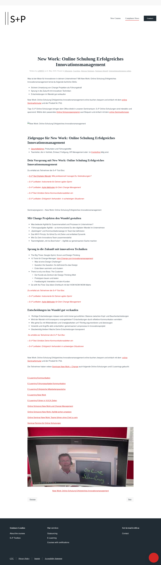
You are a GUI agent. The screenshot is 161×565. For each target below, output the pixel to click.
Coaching (76, 71)
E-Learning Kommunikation (38, 377)
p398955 (41, 71)
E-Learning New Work (36, 394)
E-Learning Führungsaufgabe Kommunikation (46, 383)
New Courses (115, 18)
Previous (32, 499)
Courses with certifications (58, 542)
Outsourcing (52, 533)
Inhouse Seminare (87, 71)
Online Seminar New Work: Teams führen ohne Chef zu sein (52, 417)
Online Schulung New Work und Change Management (50, 406)
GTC (12, 559)
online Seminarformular (119, 112)
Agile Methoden (48, 187)
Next (129, 499)
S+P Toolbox (15, 537)
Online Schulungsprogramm (68, 112)
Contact (150, 18)
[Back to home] (15, 18)
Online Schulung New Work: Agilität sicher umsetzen (49, 411)
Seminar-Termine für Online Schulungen (44, 423)
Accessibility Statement (53, 559)
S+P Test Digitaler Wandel (40, 176)
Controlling (95, 152)
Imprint (37, 559)
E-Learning (52, 537)
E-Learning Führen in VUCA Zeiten (42, 400)
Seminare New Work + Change (65, 366)
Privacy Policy (24, 559)
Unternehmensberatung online (120, 71)
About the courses (17, 533)
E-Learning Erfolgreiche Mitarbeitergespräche (46, 389)
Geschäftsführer (37, 148)
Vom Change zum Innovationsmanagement (75, 258)
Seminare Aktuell (101, 71)
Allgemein (68, 71)
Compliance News (132, 18)
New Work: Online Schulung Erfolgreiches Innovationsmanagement (80, 490)
